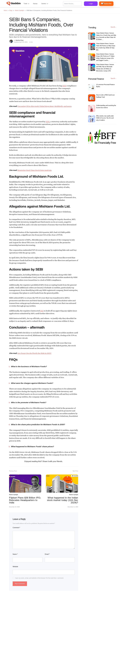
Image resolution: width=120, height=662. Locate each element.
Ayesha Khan (20, 40)
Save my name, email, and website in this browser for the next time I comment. (39, 578)
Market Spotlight (13, 494)
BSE (42, 311)
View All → (113, 27)
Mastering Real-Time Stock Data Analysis (34, 170)
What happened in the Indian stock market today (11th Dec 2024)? (62, 500)
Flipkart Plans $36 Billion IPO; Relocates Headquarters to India (25, 500)
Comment (16, 527)
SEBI (64, 86)
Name (15, 554)
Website (15, 566)
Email (47, 554)
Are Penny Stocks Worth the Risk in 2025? (34, 353)
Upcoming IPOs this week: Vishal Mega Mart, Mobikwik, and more (44, 106)
